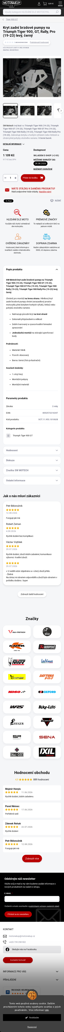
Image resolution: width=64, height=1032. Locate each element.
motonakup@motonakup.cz (22, 936)
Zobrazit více (32, 858)
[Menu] (60, 3)
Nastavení (32, 1027)
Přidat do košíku (30, 178)
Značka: (10, 50)
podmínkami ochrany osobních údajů (44, 906)
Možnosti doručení (42, 169)
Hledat (57, 12)
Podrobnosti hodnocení (39, 42)
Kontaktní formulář (18, 960)
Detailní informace (12, 144)
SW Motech (8, 125)
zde (47, 1010)
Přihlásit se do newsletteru (18, 914)
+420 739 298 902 (17, 942)
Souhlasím (34, 1017)
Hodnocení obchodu (32, 772)
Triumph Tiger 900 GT (23, 435)
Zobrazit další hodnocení (32, 594)
